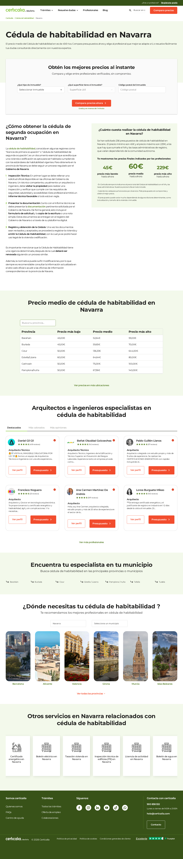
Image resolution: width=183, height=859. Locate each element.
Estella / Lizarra (91, 582)
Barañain (14, 582)
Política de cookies (88, 838)
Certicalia (9, 18)
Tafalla (137, 582)
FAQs (8, 812)
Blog (105, 10)
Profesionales (90, 10)
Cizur (61, 582)
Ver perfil (17, 470)
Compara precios (164, 10)
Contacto (156, 824)
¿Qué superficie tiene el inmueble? (85, 85)
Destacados (14, 427)
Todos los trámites (51, 806)
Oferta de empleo (51, 812)
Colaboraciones (50, 818)
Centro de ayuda (15, 818)
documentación (37, 206)
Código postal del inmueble (132, 85)
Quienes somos (14, 806)
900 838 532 (153, 804)
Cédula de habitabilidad (24, 18)
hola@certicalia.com (158, 813)
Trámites (45, 10)
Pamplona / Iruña (117, 582)
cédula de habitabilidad (22, 148)
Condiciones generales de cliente (115, 838)
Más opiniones (58, 427)
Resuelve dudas (66, 10)
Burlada (38, 582)
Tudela (162, 582)
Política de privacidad (67, 838)
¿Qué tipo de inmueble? (29, 85)
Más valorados (37, 427)
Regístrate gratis (169, 2)
